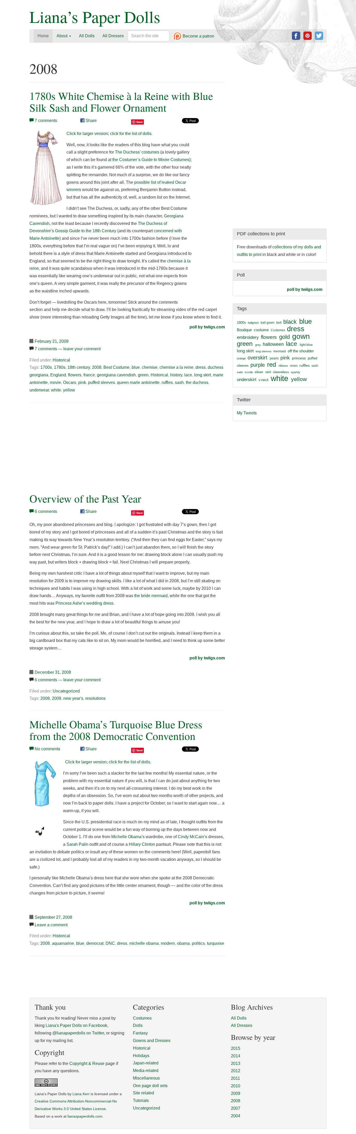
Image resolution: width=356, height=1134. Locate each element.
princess (299, 358)
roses (294, 365)
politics (198, 943)
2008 (96, 367)
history (176, 375)
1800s (241, 322)
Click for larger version (87, 133)
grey (258, 344)
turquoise (215, 943)
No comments (47, 749)
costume (261, 330)
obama (183, 943)
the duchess (197, 382)
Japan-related (145, 1063)
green (143, 375)
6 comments (46, 511)
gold (284, 337)
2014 (235, 1056)
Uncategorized (66, 691)
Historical (61, 360)
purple (257, 365)
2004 (235, 1116)
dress (200, 367)
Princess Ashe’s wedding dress (84, 603)
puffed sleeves (101, 382)
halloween (273, 344)
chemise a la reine (176, 367)
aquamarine (63, 943)
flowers (74, 375)
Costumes (278, 330)
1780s (59, 367)
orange (241, 358)
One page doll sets (150, 1085)
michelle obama (144, 943)
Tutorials (141, 1100)
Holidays (141, 1055)
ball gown (267, 322)
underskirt (246, 379)
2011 (235, 1078)
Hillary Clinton (142, 844)
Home (43, 36)
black (290, 321)
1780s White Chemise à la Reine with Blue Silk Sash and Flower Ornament (121, 102)
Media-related (145, 1070)
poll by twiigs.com (207, 327)
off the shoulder (301, 351)
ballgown (253, 322)
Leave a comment (51, 925)
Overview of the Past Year (85, 498)
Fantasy (140, 1033)
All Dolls (87, 36)
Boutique (244, 330)
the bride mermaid (151, 595)
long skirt (202, 375)
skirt (268, 372)
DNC (110, 943)
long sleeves (264, 351)
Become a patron (198, 36)
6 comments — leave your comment (68, 680)
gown (301, 336)
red (271, 364)
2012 (235, 1071)
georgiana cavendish (116, 375)
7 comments (46, 120)
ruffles (167, 382)
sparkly (295, 372)
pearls (274, 358)
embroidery (248, 337)
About (63, 36)
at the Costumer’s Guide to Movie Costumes (148, 159)
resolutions (95, 698)
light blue (306, 345)
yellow (69, 390)
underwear (39, 390)
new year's (73, 698)
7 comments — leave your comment (68, 349)
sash (179, 382)
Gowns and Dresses (151, 1040)
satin (240, 372)
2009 (56, 698)
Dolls (138, 1025)
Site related (143, 1093)
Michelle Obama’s (128, 837)
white (56, 390)
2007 (235, 1108)
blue (136, 367)
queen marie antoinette (138, 382)
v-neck (264, 380)
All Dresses (113, 36)
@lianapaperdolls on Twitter (78, 1033)
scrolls (249, 372)
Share (90, 120)
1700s (46, 367)
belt (278, 322)
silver (259, 372)
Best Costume (116, 367)
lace (188, 375)
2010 (235, 1086)
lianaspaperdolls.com (84, 1116)
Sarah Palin (77, 844)
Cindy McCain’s (192, 837)
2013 (235, 1063)
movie (55, 382)
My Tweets (247, 413)
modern (168, 943)
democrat (94, 943)
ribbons (283, 365)
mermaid (279, 351)
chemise (149, 367)
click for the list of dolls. (131, 133)
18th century (78, 367)
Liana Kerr (81, 1094)
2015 (235, 1048)
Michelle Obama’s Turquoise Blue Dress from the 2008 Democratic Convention (115, 730)
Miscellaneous (146, 1078)
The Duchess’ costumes (137, 152)
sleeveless (281, 372)
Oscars (69, 382)
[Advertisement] (73, 446)
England (58, 375)
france (89, 375)
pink (82, 382)
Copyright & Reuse (87, 1063)
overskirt (257, 357)
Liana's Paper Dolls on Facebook (76, 1025)
